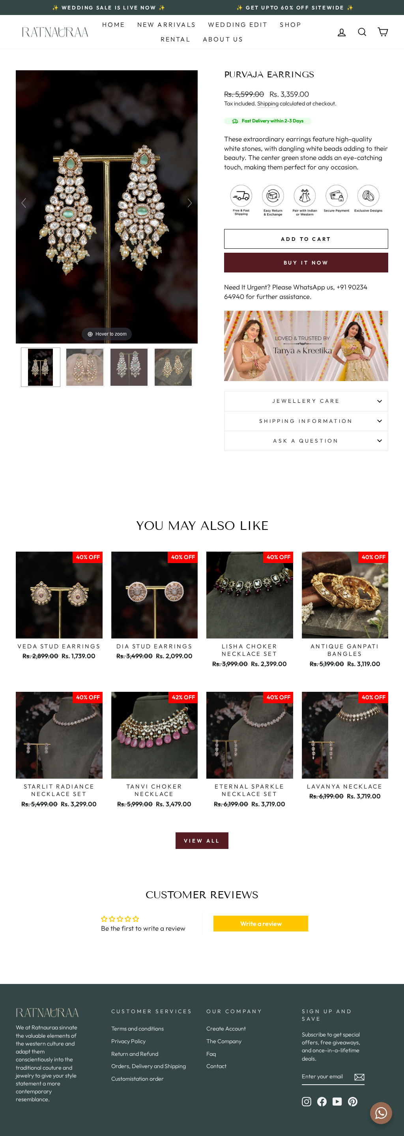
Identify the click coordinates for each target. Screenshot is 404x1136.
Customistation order (137, 1078)
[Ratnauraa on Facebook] (322, 1101)
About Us (223, 39)
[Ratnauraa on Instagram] (306, 1101)
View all (202, 840)
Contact (216, 1066)
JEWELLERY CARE (306, 400)
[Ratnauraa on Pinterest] (352, 1101)
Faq (211, 1053)
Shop (291, 24)
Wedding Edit (238, 24)
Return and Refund (134, 1053)
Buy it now (306, 262)
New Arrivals (166, 24)
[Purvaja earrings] (40, 367)
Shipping (268, 103)
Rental (176, 39)
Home (113, 24)
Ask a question (306, 440)
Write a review (261, 924)
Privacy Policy (128, 1041)
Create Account (226, 1028)
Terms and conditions (137, 1028)
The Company (223, 1041)
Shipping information (306, 420)
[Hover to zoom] (107, 206)
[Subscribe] (359, 1077)
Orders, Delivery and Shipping (148, 1066)
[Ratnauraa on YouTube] (337, 1101)
